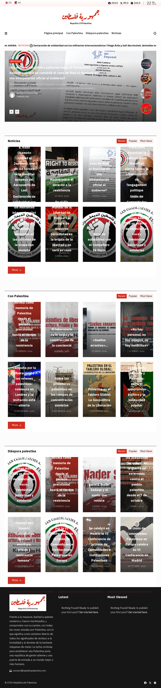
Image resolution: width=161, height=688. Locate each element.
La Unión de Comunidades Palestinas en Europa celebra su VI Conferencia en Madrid (136, 544)
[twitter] (150, 683)
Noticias (23, 45)
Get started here (88, 612)
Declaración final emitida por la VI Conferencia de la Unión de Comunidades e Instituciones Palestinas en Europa (61, 539)
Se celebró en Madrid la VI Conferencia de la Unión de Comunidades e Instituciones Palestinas (99, 544)
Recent (121, 141)
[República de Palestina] (80, 17)
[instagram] (155, 683)
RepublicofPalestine (27, 98)
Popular (133, 141)
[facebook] (145, 683)
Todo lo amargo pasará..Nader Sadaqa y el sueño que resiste (99, 490)
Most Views (146, 141)
